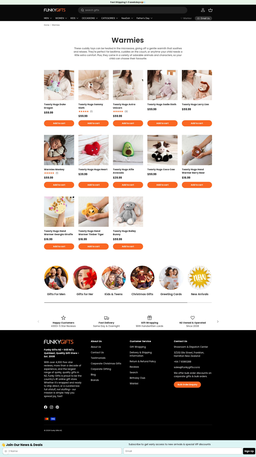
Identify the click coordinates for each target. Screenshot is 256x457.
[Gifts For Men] (56, 278)
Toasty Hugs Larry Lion (195, 104)
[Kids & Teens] (114, 278)
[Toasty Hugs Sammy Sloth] (93, 85)
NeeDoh (125, 18)
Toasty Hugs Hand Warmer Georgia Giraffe (58, 232)
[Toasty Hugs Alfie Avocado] (128, 150)
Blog (93, 374)
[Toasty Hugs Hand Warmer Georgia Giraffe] (59, 212)
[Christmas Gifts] (142, 278)
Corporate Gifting (101, 369)
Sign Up (249, 451)
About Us (96, 346)
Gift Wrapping (138, 346)
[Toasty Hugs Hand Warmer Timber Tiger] (93, 212)
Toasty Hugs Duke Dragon (55, 106)
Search (134, 372)
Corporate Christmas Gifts (106, 363)
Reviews (134, 366)
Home (46, 25)
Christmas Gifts (142, 294)
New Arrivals (199, 294)
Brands (95, 380)
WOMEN (59, 18)
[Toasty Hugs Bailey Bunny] (128, 212)
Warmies (56, 25)
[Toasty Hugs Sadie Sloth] (162, 85)
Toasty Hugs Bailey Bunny (124, 232)
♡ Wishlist (186, 18)
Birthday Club (137, 378)
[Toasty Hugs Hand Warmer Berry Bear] (197, 150)
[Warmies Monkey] (59, 150)
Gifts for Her (85, 294)
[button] (210, 10)
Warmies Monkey (54, 169)
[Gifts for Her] (85, 278)
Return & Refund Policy (143, 361)
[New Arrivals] (200, 278)
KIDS (73, 18)
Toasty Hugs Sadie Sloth (161, 104)
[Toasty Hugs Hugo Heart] (93, 150)
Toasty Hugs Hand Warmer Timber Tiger (91, 232)
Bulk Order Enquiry (187, 384)
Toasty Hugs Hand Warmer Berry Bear (193, 171)
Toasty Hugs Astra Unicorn (124, 106)
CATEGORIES (108, 18)
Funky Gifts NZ (56, 430)
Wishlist (134, 383)
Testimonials (98, 358)
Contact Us (97, 352)
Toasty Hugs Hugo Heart (92, 169)
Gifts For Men (56, 294)
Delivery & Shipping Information (141, 354)
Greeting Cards (171, 294)
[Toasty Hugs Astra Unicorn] (128, 85)
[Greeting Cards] (171, 278)
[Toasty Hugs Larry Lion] (197, 85)
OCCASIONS (88, 18)
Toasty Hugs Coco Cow (161, 169)
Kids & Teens (114, 294)
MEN (46, 18)
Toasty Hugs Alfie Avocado (123, 171)
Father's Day (143, 18)
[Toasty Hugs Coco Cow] (162, 150)
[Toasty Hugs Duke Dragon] (59, 85)
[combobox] (132, 10)
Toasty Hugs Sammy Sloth (90, 106)
